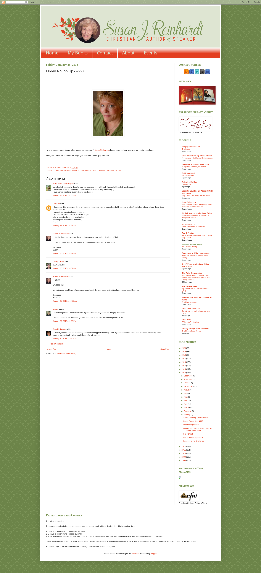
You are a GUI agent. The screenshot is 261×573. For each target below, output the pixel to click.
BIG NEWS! (188, 434)
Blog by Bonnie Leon (191, 147)
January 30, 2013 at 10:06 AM (65, 339)
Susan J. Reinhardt (99, 170)
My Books (78, 53)
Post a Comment (56, 344)
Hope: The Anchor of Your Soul (193, 227)
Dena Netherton (102, 150)
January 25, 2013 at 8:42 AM (64, 253)
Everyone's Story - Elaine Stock (195, 164)
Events (150, 53)
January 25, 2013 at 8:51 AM (64, 268)
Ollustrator (135, 554)
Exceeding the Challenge (193, 441)
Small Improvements (189, 302)
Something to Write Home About (195, 253)
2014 (184, 369)
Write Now (186, 320)
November (188, 379)
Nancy (55, 309)
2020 (184, 348)
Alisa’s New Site (188, 175)
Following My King (189, 182)
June (186, 397)
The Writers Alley (189, 286)
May (186, 400)
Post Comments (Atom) (66, 353)
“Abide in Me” (187, 184)
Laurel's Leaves (189, 202)
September (188, 386)
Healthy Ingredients (191, 425)
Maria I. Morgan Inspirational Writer (197, 213)
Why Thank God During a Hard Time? (196, 196)
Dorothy (56, 204)
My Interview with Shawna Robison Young (197, 158)
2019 (184, 352)
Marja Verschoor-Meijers (63, 184)
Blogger (154, 554)
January (187, 415)
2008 (184, 460)
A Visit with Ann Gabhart (190, 322)
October (187, 383)
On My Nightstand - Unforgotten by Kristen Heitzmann (197, 429)
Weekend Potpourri (114, 170)
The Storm (186, 149)
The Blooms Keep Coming (191, 331)
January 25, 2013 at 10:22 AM (65, 301)
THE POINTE (187, 266)
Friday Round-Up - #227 (193, 421)
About (128, 53)
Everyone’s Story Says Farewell (194, 167)
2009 (184, 457)
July (185, 393)
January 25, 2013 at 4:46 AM (64, 195)
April (186, 404)
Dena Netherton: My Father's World (197, 156)
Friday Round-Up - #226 (193, 437)
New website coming (189, 247)
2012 (184, 446)
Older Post (164, 349)
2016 (184, 362)
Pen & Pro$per (188, 233)
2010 (184, 453)
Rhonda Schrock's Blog (192, 244)
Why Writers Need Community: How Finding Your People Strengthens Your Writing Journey (196, 278)
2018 (184, 355)
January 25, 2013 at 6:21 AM (64, 226)
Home (52, 53)
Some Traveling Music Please (195, 418)
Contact (105, 53)
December (188, 376)
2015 (184, 366)
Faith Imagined (188, 173)
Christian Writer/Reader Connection (66, 170)
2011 (184, 450)
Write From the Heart (191, 309)
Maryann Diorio (188, 224)
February (188, 411)
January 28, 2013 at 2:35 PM (64, 321)
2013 (184, 373)
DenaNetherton (59, 329)
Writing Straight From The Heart (195, 329)
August (187, 390)
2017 (184, 359)
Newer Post (51, 349)
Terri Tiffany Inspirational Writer (195, 264)
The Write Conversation (192, 273)
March (186, 407)
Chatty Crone (58, 261)
